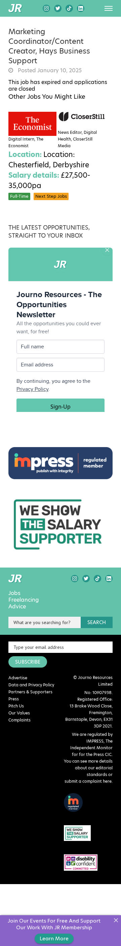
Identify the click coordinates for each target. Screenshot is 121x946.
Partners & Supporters (30, 692)
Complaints (19, 720)
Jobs (14, 593)
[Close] (116, 920)
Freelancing (23, 600)
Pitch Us (16, 706)
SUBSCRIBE (27, 662)
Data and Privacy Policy (31, 685)
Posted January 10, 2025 (49, 70)
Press (13, 699)
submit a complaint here (88, 781)
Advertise (17, 678)
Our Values (19, 713)
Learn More (54, 938)
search (96, 622)
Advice (17, 606)
